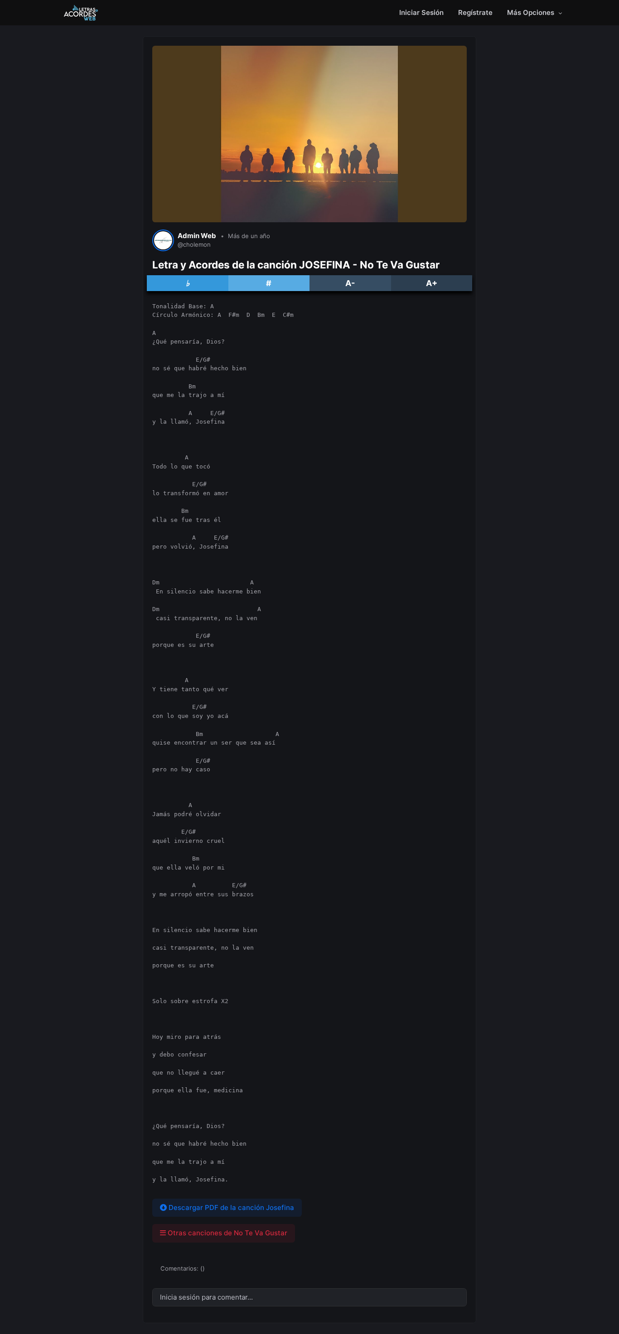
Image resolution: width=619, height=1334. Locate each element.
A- (350, 283)
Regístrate (475, 12)
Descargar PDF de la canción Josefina (230, 1207)
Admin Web (197, 236)
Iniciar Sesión (421, 12)
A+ (431, 283)
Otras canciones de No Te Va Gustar (226, 1233)
